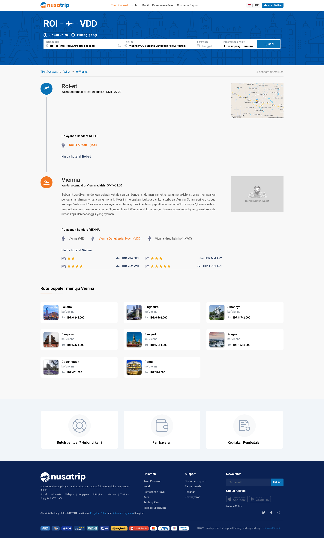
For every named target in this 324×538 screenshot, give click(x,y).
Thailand (124, 494)
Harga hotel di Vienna (77, 250)
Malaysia (69, 494)
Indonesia (56, 494)
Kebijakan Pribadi (99, 513)
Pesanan (190, 491)
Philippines (98, 494)
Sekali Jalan (59, 35)
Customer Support (188, 5)
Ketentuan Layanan (123, 513)
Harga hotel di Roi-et (76, 156)
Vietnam (112, 494)
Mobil (145, 5)
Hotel (135, 5)
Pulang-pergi (87, 35)
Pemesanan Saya (162, 5)
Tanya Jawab (193, 486)
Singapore (83, 494)
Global (43, 494)
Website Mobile (234, 506)
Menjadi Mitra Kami (155, 507)
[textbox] (80, 43)
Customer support (195, 481)
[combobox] (80, 43)
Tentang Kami (152, 502)
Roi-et (66, 71)
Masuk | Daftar (272, 5)
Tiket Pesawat (119, 5)
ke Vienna (82, 71)
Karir (146, 497)
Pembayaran (192, 497)
